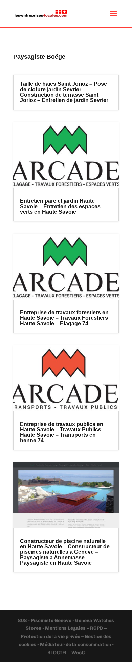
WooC (78, 653)
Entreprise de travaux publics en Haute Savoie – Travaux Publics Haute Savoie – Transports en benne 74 (61, 432)
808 (23, 620)
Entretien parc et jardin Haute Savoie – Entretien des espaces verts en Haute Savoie (60, 206)
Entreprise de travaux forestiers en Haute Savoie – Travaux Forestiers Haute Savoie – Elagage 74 (64, 318)
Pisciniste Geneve (51, 620)
